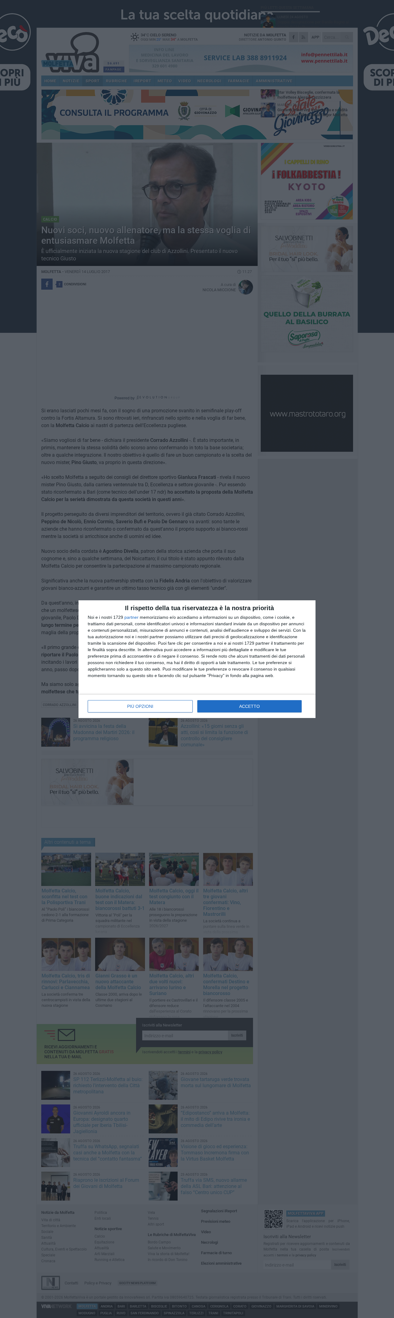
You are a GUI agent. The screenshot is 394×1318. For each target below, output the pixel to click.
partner (131, 617)
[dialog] (197, 659)
